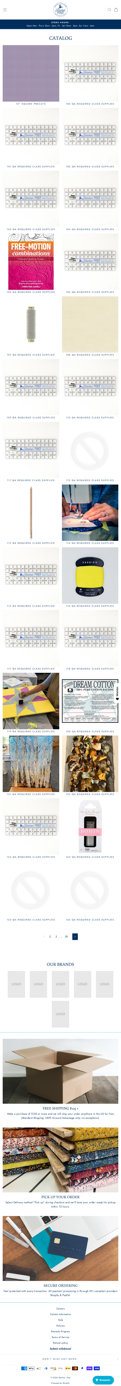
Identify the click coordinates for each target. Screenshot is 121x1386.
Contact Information (60, 1314)
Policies (60, 1325)
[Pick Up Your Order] (60, 1159)
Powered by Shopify (60, 1383)
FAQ (60, 1320)
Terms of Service (60, 1337)
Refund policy (60, 1343)
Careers (60, 1308)
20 (66, 936)
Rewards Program (60, 1331)
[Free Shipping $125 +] (60, 1071)
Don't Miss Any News (60, 1359)
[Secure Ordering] (60, 1248)
